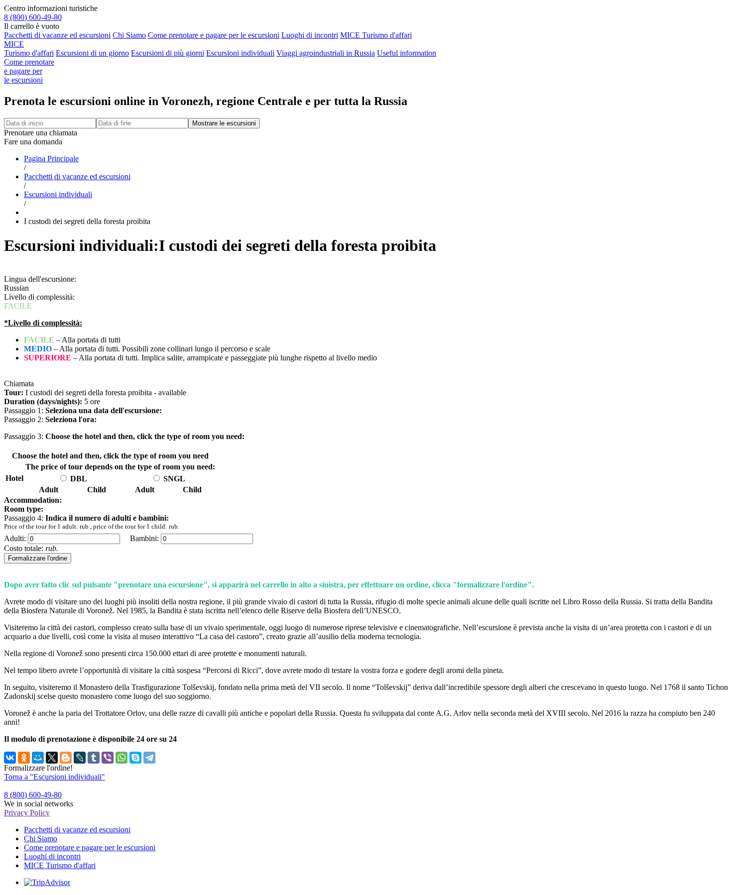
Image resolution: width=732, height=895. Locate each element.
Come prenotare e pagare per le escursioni (213, 35)
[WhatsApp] (121, 758)
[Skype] (135, 758)
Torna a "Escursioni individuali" (54, 777)
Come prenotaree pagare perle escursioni (29, 71)
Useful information (406, 53)
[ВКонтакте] (10, 758)
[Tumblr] (94, 758)
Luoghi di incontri (309, 35)
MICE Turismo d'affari (376, 35)
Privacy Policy (27, 812)
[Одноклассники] (24, 758)
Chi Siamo (129, 35)
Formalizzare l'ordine (37, 558)
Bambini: (144, 538)
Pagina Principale (51, 158)
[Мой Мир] (38, 758)
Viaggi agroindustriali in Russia (325, 53)
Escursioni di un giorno (92, 53)
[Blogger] (66, 758)
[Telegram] (149, 758)
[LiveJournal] (80, 758)
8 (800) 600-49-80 (33, 17)
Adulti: (15, 538)
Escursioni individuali (240, 53)
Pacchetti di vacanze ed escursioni (57, 35)
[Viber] (108, 758)
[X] (52, 758)
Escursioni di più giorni (167, 53)
